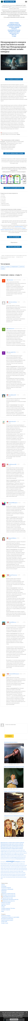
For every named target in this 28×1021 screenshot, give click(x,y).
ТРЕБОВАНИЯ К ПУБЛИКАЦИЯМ (14, 25)
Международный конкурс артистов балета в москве (12, 847)
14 (15, 764)
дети (18, 851)
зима (3, 875)
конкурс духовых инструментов (19, 866)
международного (14, 266)
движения (19, 875)
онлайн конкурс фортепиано (12, 850)
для (21, 861)
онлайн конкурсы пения (13, 851)
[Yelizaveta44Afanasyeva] (3, 674)
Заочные (8, 858)
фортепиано (12, 863)
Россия (8, 857)
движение (23, 875)
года (21, 874)
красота (2, 877)
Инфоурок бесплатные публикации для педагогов (14, 815)
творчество (13, 865)
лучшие (2, 854)
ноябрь (2, 868)
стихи (6, 877)
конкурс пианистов (23, 851)
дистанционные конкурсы (14, 872)
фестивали (22, 854)
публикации (24, 874)
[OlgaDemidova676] (3, 422)
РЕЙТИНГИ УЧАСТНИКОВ (14, 31)
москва (18, 857)
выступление (7, 875)
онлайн (23, 861)
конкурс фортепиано (4, 850)
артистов (22, 266)
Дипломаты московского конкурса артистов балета (12, 848)
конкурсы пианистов (10, 866)
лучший (2, 851)
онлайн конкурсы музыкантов (8, 868)
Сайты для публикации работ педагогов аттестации (14, 766)
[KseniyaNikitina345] (3, 395)
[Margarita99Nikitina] (3, 538)
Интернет (2, 857)
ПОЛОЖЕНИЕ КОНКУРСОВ (14, 24)
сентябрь (19, 871)
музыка (14, 875)
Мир (19, 874)
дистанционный (3, 861)
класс (24, 863)
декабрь (21, 863)
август (8, 871)
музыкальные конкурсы (22, 877)
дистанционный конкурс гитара (6, 865)
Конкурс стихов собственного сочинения (12, 791)
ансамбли (5, 851)
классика (16, 874)
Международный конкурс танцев (7, 257)
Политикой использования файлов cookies (12, 1017)
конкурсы (17, 861)
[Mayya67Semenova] (3, 575)
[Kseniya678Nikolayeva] (3, 503)
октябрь (22, 871)
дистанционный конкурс (11, 874)
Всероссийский (4, 863)
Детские (10, 854)
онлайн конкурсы (4, 874)
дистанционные (17, 863)
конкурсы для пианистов (17, 868)
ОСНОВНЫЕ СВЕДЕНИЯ (14, 27)
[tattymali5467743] (3, 352)
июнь (4, 871)
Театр (17, 875)
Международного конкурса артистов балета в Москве (12, 842)
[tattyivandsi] (3, 280)
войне (2, 878)
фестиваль (2, 858)
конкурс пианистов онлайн (11, 869)
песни (8, 851)
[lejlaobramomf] (3, 329)
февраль (23, 858)
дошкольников (3, 872)
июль (6, 871)
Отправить (9, 736)
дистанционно (6, 854)
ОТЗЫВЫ (14, 36)
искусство (11, 875)
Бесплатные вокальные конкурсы (11, 742)
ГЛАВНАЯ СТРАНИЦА (14, 22)
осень (2, 875)
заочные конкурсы (22, 872)
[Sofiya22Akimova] (3, 623)
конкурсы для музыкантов (19, 865)
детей (9, 863)
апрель (17, 869)
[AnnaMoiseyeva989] (3, 465)
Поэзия (16, 877)
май (19, 869)
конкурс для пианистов (13, 871)
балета (2, 266)
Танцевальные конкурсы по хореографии (13, 255)
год (25, 866)
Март (19, 854)
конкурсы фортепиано (21, 850)
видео (12, 857)
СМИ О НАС (14, 34)
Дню (6, 872)
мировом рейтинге (19, 226)
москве (2, 268)
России (21, 857)
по (7, 863)
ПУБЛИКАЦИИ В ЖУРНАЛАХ (14, 30)
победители (16, 854)
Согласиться (14, 1019)
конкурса (8, 266)
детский (5, 858)
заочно (13, 854)
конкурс (10, 861)
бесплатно (23, 857)
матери (8, 872)
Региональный (13, 858)
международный (19, 858)
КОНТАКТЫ (14, 28)
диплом (5, 857)
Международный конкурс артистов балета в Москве (12, 844)
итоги (10, 857)
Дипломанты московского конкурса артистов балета (12, 845)
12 (15, 813)
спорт (4, 877)
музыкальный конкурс (11, 877)
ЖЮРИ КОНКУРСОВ (14, 33)
